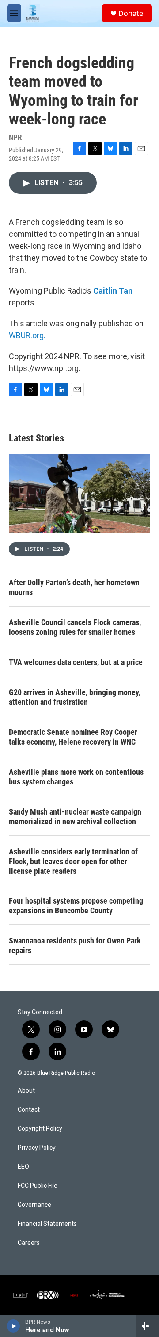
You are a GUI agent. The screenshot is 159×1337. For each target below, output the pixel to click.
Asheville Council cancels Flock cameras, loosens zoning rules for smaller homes (75, 627)
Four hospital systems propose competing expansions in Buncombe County (76, 905)
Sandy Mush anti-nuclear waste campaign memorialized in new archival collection (75, 816)
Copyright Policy (40, 1128)
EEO (23, 1166)
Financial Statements (47, 1224)
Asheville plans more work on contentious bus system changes (76, 776)
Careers (29, 1243)
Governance (34, 1205)
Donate (130, 13)
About (26, 1090)
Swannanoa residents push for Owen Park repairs (75, 945)
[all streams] (147, 1326)
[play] (13, 1326)
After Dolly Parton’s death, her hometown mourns (74, 587)
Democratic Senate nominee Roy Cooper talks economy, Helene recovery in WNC (73, 736)
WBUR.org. (27, 335)
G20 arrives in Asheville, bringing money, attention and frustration (74, 697)
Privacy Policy (37, 1147)
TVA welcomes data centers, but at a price (76, 662)
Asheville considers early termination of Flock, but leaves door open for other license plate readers (73, 861)
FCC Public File (37, 1185)
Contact (29, 1109)
